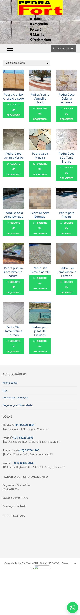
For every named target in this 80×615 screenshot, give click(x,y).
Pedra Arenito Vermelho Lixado (40, 98)
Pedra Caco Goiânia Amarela (67, 98)
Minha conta (10, 382)
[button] (72, 607)
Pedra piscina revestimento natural (13, 272)
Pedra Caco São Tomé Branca (67, 157)
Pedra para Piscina (66, 215)
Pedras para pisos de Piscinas (40, 331)
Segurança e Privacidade (17, 405)
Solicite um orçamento (13, 110)
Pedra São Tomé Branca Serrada (13, 331)
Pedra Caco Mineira (40, 155)
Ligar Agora (65, 48)
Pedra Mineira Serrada (39, 215)
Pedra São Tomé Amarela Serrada (66, 272)
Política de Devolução (15, 397)
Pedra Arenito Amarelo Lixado (13, 96)
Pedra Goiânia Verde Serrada (13, 215)
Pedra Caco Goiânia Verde (13, 155)
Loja (5, 390)
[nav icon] (10, 48)
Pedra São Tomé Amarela (40, 270)
